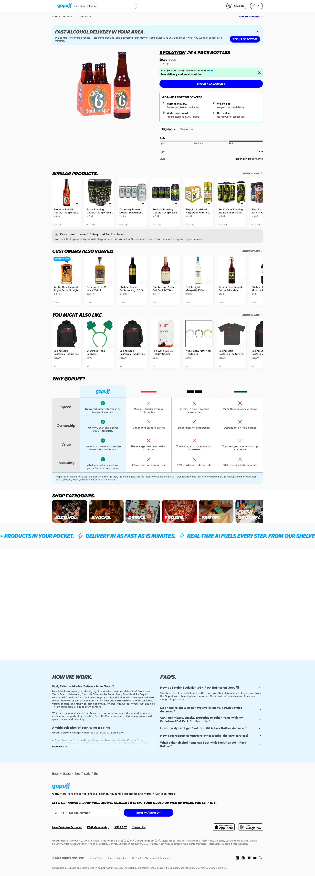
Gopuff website (174, 696)
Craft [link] (87, 773)
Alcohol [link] (67, 773)
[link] (64, 6)
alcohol (228, 693)
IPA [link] (96, 773)
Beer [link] (77, 773)
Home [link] (55, 773)
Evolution (172, 52)
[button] (256, 6)
